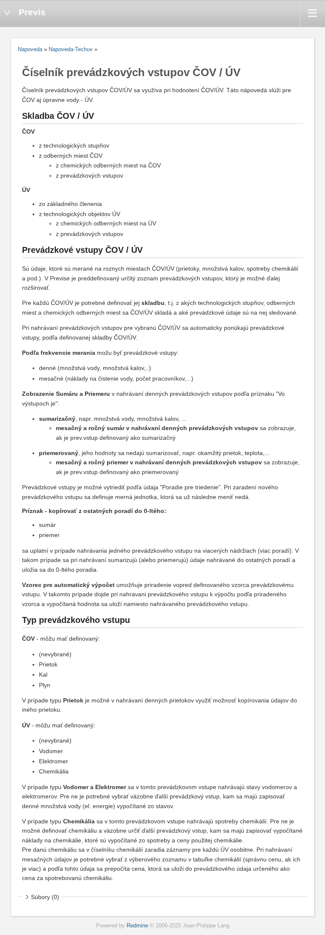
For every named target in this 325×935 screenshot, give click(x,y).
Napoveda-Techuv (71, 49)
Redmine (137, 926)
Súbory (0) (45, 897)
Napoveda (30, 49)
